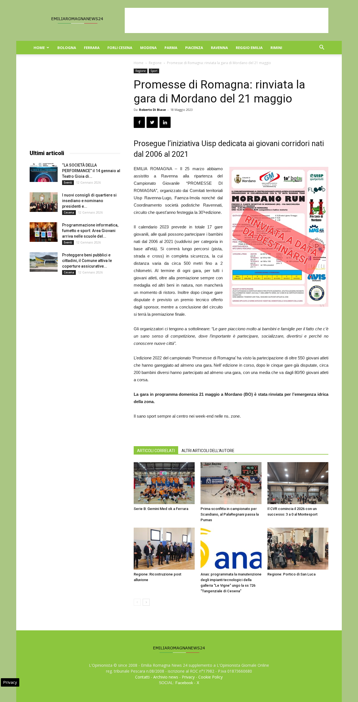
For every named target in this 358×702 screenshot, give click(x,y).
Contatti (142, 677)
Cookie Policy (210, 677)
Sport (153, 71)
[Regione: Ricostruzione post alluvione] (164, 549)
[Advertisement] (226, 20)
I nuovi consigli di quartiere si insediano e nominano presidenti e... (89, 201)
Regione (155, 62)
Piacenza (194, 47)
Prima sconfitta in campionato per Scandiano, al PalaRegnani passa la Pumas (230, 514)
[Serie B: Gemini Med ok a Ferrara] (164, 483)
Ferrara (92, 47)
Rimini (276, 47)
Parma (170, 47)
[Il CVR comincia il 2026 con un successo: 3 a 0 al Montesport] (297, 483)
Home (39, 47)
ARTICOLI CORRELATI (156, 450)
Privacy (188, 677)
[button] (321, 48)
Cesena (69, 212)
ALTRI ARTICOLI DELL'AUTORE (208, 450)
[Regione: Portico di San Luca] (297, 549)
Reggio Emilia (249, 47)
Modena (148, 47)
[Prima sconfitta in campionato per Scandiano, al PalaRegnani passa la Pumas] (231, 483)
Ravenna (219, 47)
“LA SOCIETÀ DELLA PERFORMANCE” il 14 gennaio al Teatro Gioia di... (91, 171)
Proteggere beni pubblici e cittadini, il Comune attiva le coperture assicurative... (87, 260)
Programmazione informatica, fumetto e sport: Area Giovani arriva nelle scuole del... (90, 230)
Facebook (184, 682)
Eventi (68, 182)
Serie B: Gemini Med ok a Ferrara (161, 509)
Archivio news (165, 677)
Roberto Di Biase (152, 109)
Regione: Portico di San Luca (291, 574)
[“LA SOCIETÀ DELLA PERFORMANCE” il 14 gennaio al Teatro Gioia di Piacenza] (44, 172)
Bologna (66, 47)
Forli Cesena (119, 47)
